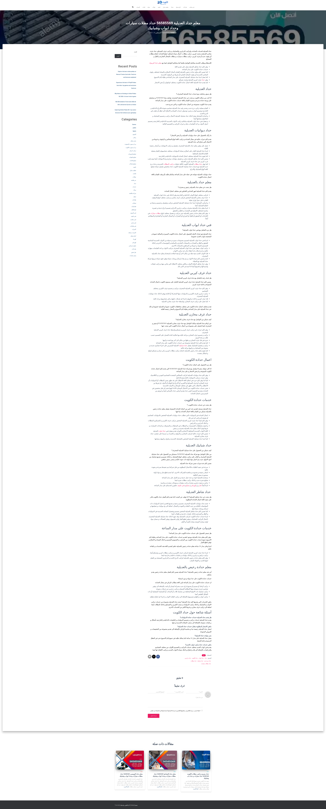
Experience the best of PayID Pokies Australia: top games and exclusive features (126, 85)
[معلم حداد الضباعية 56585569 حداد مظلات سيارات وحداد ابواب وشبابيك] (163, 760)
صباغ (149, 7)
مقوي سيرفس (132, 245)
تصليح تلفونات (132, 157)
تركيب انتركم (133, 150)
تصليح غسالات (132, 164)
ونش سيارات (133, 255)
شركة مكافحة (132, 193)
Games (134, 124)
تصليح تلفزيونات (132, 154)
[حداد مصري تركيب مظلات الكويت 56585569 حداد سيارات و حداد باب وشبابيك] (196, 760)
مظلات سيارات (155, 213)
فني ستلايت (191, 7)
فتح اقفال (133, 209)
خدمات (134, 186)
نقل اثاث (185, 7)
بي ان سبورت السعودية (130, 144)
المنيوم (134, 134)
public (134, 127)
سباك (172, 7)
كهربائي (193, 485)
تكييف (159, 7)
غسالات (134, 203)
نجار (200, 485)
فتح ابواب (133, 206)
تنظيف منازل (165, 7)
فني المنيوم (133, 213)
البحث (135, 52)
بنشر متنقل (133, 141)
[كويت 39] (163, 3)
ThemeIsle (117, 805)
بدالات (134, 137)
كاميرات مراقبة (132, 232)
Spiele (134, 131)
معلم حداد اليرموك (155, 63)
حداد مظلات (198, 164)
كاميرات (138, 7)
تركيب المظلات (169, 164)
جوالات (153, 7)
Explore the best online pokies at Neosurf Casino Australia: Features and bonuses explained (126, 74)
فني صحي (133, 222)
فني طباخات (133, 226)
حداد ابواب (162, 431)
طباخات (134, 200)
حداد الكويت (195, 658)
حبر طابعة (133, 180)
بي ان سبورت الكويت (131, 147)
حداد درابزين (188, 658)
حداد (203, 80)
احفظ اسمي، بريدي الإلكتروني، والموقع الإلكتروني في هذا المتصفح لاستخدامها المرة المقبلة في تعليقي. (175, 710)
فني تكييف (180, 485)
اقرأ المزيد (195, 789)
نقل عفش (133, 252)
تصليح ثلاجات (133, 160)
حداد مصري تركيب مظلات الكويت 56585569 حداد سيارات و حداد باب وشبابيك (198, 776)
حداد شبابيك (183, 346)
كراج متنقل (178, 7)
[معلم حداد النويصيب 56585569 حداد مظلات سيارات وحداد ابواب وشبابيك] (130, 760)
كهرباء (134, 239)
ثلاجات (143, 7)
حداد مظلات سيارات (206, 663)
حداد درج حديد (207, 661)
